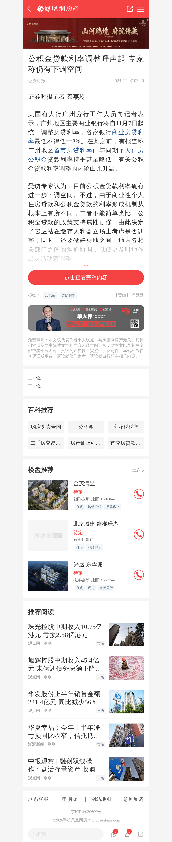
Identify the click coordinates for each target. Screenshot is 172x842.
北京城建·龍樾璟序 (95, 524)
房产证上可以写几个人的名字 (87, 443)
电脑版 (69, 799)
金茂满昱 (84, 483)
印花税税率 (126, 427)
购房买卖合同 (46, 427)
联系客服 (38, 799)
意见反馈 (133, 799)
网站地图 (101, 799)
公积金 (86, 427)
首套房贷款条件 (127, 443)
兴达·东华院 (87, 564)
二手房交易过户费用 (47, 443)
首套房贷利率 (73, 150)
